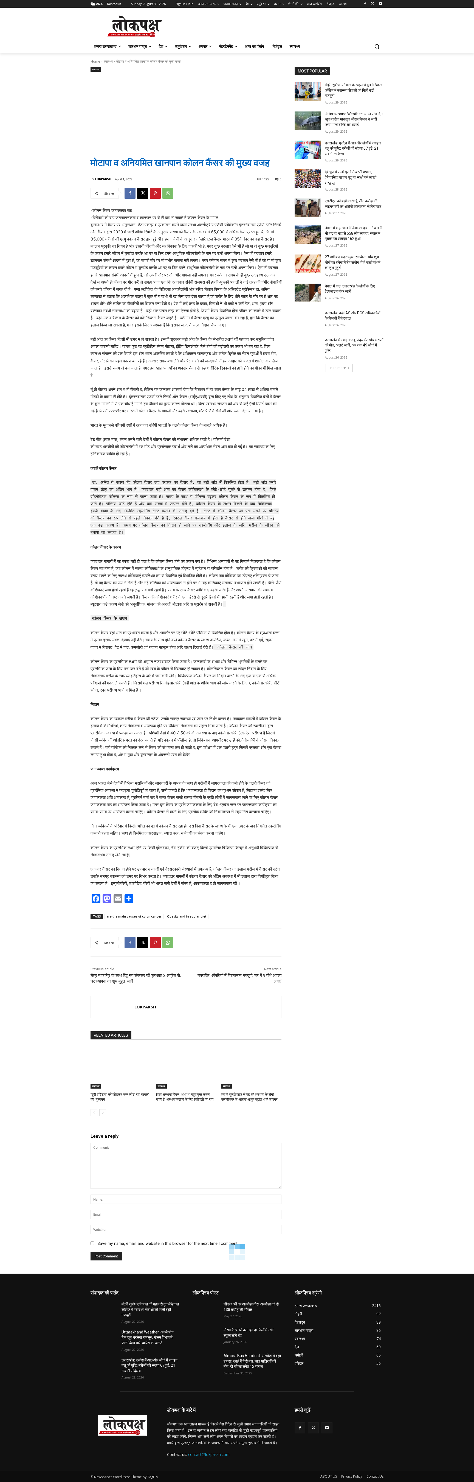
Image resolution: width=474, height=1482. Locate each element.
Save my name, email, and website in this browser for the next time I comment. (168, 1243)
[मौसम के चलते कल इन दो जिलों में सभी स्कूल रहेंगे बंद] (206, 1336)
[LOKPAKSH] (113, 1007)
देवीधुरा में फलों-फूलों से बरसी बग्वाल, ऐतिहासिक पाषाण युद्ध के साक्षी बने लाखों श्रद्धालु (350, 177)
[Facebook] (365, 4)
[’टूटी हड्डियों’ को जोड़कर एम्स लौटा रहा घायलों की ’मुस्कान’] (121, 1068)
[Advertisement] (186, 110)
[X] (372, 4)
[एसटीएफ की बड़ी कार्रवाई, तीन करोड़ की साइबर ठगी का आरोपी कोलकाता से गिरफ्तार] (308, 207)
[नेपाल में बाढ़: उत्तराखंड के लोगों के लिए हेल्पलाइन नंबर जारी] (308, 293)
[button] (376, 46)
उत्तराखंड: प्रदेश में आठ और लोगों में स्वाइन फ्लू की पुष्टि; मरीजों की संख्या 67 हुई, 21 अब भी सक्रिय (353, 148)
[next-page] (102, 1112)
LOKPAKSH (103, 179)
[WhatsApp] (167, 193)
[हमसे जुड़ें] (339, 1418)
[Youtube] (380, 4)
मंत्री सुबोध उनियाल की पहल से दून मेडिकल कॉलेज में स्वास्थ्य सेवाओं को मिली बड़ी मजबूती (353, 90)
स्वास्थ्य (108, 61)
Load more (337, 367)
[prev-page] (94, 1112)
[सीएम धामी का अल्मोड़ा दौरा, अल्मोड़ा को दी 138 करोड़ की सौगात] (206, 1311)
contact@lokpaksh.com (209, 1454)
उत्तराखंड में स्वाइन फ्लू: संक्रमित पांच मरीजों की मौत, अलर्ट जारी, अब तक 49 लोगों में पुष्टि (354, 345)
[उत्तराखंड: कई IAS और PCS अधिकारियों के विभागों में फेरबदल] (308, 320)
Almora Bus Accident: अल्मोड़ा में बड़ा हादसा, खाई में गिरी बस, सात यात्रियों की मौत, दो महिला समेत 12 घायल (252, 1361)
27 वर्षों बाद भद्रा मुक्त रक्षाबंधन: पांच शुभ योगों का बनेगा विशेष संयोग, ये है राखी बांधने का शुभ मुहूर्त (352, 262)
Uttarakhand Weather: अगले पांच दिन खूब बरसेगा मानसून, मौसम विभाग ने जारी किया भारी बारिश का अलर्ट (354, 119)
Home (95, 61)
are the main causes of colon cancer (134, 916)
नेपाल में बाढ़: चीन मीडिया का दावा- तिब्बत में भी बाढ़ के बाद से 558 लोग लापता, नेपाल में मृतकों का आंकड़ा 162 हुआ (353, 233)
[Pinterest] (155, 193)
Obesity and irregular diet (186, 916)
